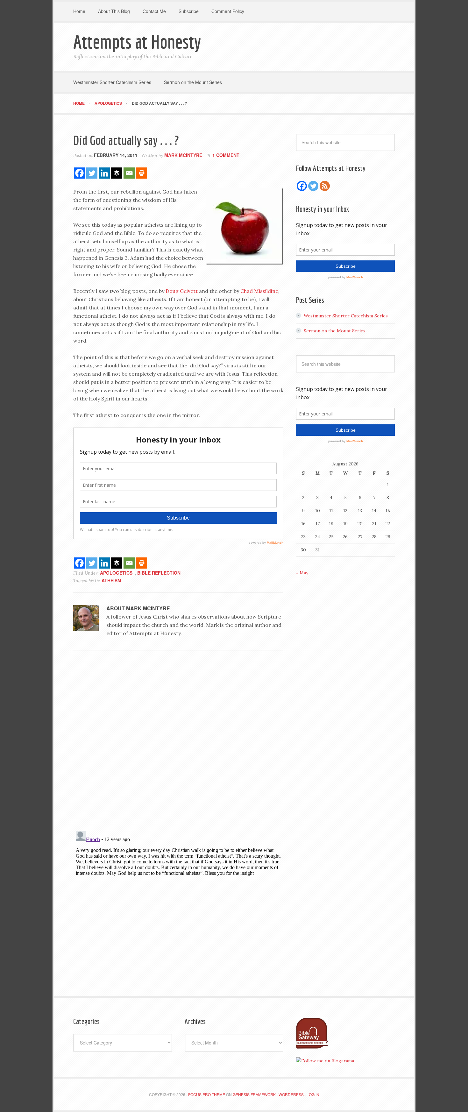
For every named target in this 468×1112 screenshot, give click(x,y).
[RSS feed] (325, 186)
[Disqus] (178, 742)
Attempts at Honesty (137, 42)
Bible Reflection (159, 573)
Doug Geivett (182, 291)
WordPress (291, 1094)
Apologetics (116, 573)
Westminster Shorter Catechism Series (346, 316)
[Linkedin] (104, 173)
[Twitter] (91, 173)
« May (302, 573)
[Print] (141, 173)
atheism (111, 580)
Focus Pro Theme (206, 1094)
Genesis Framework (254, 1094)
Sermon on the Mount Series (334, 331)
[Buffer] (116, 173)
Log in (313, 1094)
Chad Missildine (259, 291)
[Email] (129, 173)
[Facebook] (79, 173)
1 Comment (225, 155)
